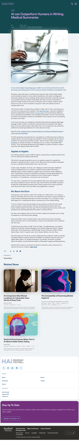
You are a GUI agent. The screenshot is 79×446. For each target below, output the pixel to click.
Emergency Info (21, 430)
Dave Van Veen (44, 111)
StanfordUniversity (8, 430)
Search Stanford (46, 428)
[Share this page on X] (14, 251)
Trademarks (42, 433)
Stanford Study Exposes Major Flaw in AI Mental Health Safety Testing (19, 340)
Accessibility (19, 434)
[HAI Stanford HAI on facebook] (8, 368)
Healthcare (6, 304)
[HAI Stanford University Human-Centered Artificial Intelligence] (8, 4)
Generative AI (13, 304)
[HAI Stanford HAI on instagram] (21, 368)
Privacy (27, 433)
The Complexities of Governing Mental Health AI (57, 297)
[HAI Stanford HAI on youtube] (12, 368)
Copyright (34, 433)
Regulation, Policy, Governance (49, 304)
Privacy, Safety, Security (54, 303)
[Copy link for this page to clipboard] (10, 251)
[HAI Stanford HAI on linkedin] (16, 368)
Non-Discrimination (53, 433)
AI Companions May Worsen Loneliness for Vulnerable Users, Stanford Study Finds (17, 298)
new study (40, 113)
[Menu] (76, 4)
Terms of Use (19, 433)
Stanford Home (20, 428)
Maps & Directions (33, 428)
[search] (72, 4)
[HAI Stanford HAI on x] (3, 368)
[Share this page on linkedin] (20, 251)
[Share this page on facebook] (17, 251)
